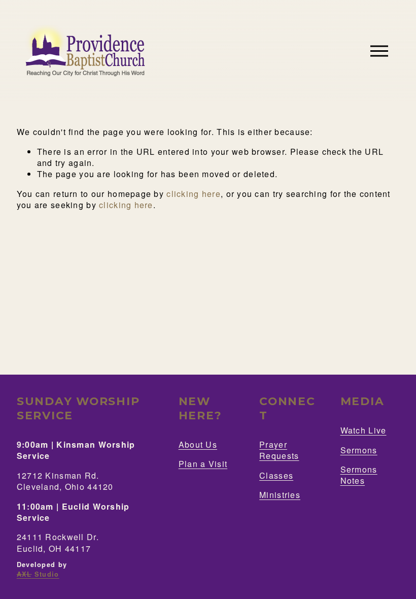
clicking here (193, 193)
